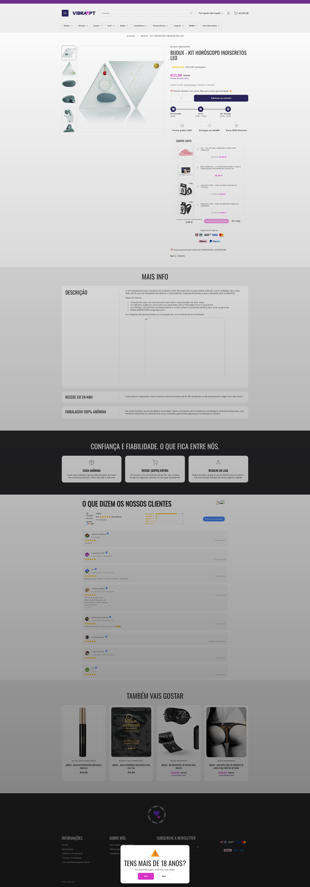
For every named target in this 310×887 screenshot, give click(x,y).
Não (164, 876)
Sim (146, 876)
